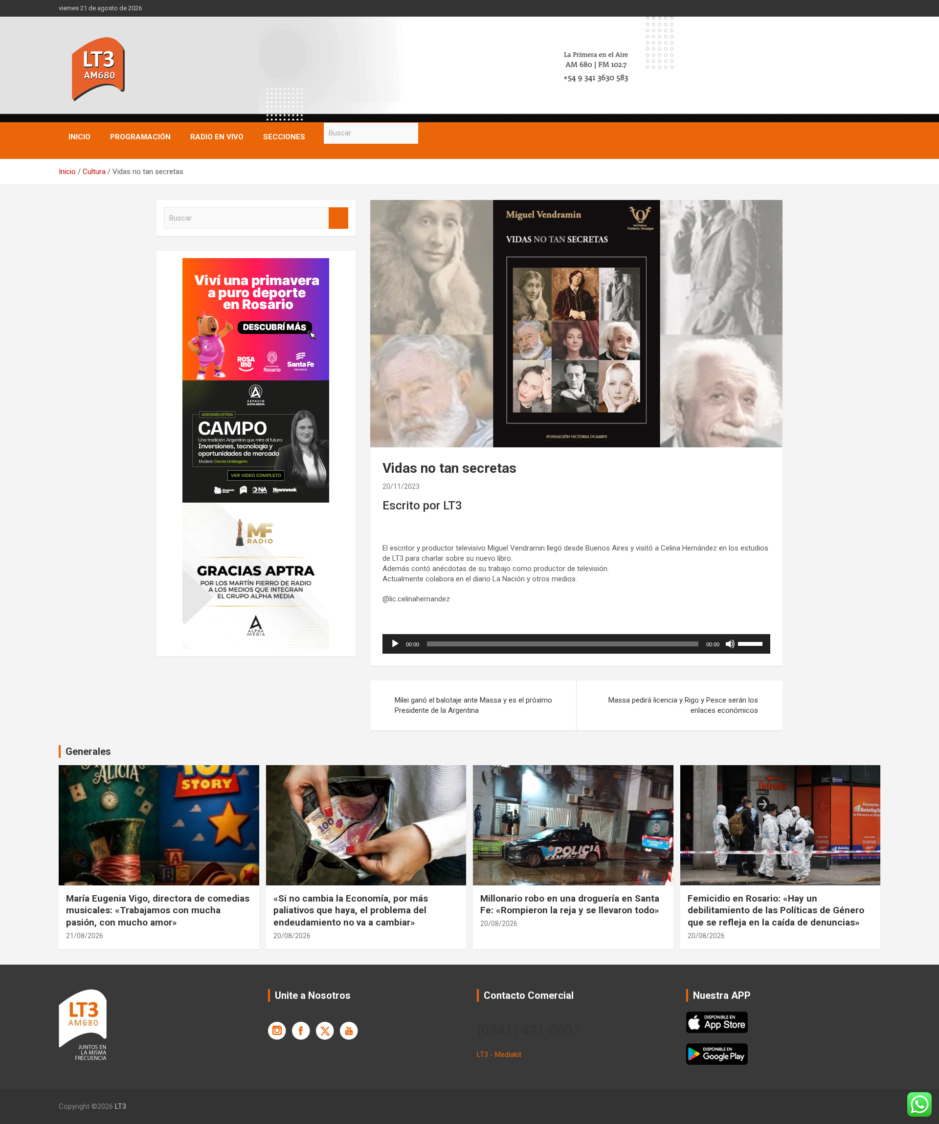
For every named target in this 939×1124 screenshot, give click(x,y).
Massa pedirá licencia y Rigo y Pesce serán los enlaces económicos (683, 705)
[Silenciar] (730, 644)
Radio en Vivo (217, 136)
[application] (576, 644)
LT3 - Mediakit (499, 1054)
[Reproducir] (395, 644)
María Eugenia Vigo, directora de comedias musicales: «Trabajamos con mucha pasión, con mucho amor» (157, 910)
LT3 (120, 1106)
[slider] (751, 643)
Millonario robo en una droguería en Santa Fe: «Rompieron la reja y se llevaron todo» (569, 904)
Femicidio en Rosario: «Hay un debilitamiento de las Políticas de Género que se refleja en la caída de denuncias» (776, 910)
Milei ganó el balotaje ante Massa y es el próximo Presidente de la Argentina (473, 705)
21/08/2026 (84, 936)
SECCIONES (284, 136)
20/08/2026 (292, 936)
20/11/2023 (401, 486)
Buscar (428, 133)
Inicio (79, 136)
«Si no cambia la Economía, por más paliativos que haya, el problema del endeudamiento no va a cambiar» (350, 910)
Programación (140, 136)
